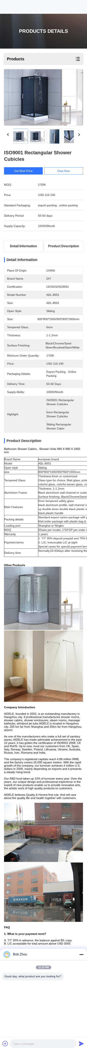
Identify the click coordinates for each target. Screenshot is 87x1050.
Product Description (63, 246)
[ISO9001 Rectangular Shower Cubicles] (43, 97)
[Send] (81, 1043)
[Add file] (5, 1043)
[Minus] (81, 954)
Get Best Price (23, 171)
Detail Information (23, 246)
